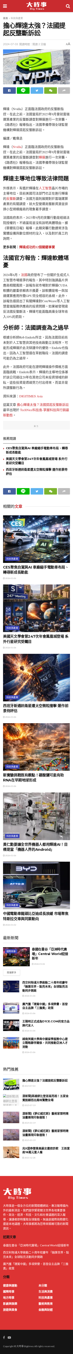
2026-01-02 (10, 925)
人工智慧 (45, 188)
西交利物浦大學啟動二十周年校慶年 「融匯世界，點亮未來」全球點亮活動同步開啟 (45, 986)
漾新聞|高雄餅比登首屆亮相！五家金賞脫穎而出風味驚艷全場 (45, 1098)
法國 (24, 275)
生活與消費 (46, 1291)
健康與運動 (10, 1285)
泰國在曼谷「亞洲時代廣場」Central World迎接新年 (50, 953)
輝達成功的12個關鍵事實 (37, 247)
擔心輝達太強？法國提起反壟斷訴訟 (43, 404)
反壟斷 (11, 198)
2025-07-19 (29, 1105)
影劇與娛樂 (10, 1303)
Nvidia (17, 147)
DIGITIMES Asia (31, 396)
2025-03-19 (29, 1123)
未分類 (43, 1285)
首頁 (5, 18)
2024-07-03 (10, 44)
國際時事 (11, 951)
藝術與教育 (46, 1303)
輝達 (42, 157)
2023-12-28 (29, 1157)
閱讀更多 (11, 972)
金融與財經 (46, 1309)
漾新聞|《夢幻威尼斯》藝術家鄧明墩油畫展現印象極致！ (45, 1115)
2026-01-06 (10, 578)
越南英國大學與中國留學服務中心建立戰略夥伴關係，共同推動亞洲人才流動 (45, 1043)
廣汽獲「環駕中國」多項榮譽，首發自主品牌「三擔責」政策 (45, 1006)
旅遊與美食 (10, 1309)
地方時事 (8, 1297)
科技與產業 (17, 18)
